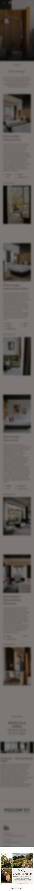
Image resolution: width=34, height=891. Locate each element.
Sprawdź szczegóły (17, 888)
